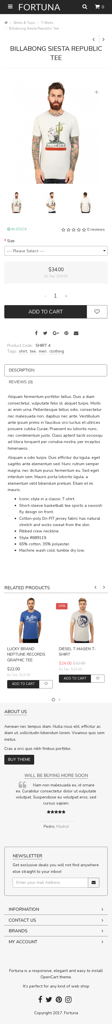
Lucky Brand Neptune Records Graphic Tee (26, 654)
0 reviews (96, 229)
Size (11, 241)
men (43, 351)
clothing (56, 351)
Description (21, 370)
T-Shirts (47, 22)
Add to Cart (45, 311)
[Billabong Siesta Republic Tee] (56, 132)
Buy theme (19, 759)
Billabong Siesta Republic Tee (34, 28)
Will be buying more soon (60, 775)
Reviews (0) (21, 382)
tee (33, 351)
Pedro (53, 826)
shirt (23, 351)
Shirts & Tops (24, 22)
